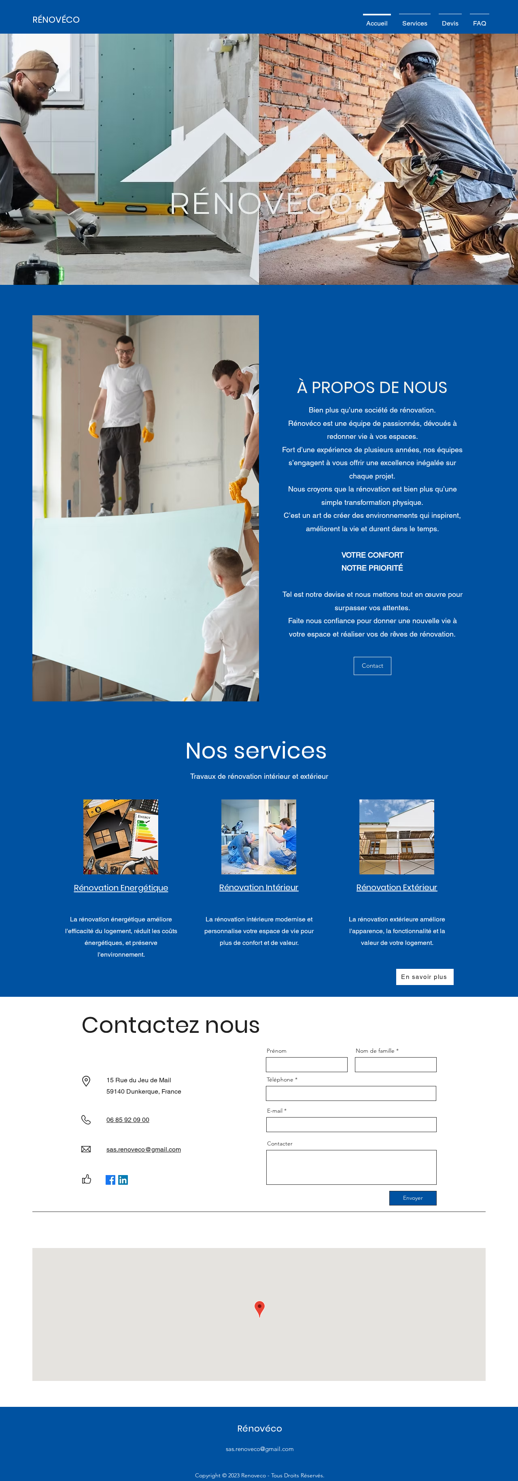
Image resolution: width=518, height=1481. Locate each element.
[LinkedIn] (123, 1180)
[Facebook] (110, 1180)
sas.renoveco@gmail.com (260, 1449)
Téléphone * (282, 1079)
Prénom (277, 1051)
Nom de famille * (377, 1051)
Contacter (280, 1143)
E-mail (274, 1110)
